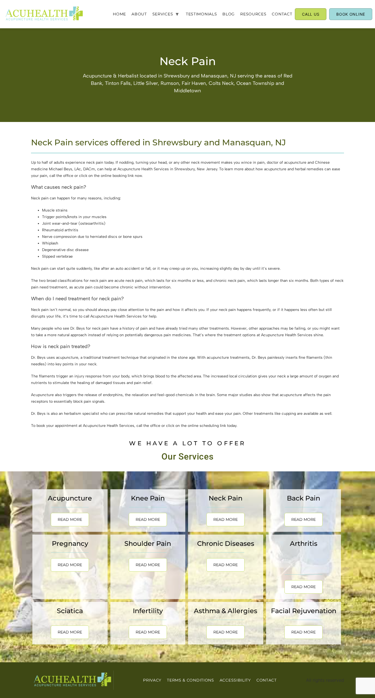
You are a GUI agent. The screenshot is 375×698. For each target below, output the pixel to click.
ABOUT (139, 14)
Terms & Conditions (190, 680)
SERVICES (162, 14)
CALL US (310, 14)
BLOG (228, 14)
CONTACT (282, 14)
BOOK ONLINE (350, 14)
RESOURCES (253, 14)
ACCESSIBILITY (235, 680)
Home (119, 14)
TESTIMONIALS (201, 14)
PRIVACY (152, 680)
